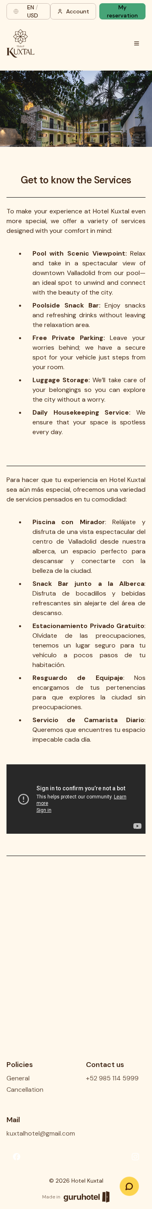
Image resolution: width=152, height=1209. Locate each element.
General (18, 1078)
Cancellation (24, 1089)
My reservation (122, 11)
